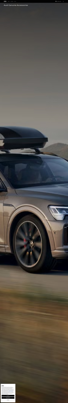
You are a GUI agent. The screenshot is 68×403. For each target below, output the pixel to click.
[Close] (14, 385)
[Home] (5, 1)
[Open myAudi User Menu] (63, 1)
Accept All (8, 395)
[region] (8, 393)
